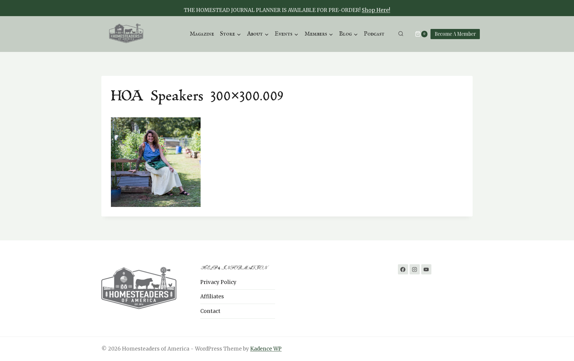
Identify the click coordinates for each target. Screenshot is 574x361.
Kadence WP (266, 348)
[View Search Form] (401, 34)
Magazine (202, 34)
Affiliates (212, 296)
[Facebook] (403, 269)
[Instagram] (415, 269)
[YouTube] (426, 269)
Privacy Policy (218, 282)
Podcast (374, 34)
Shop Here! (376, 10)
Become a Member (455, 34)
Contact (210, 311)
